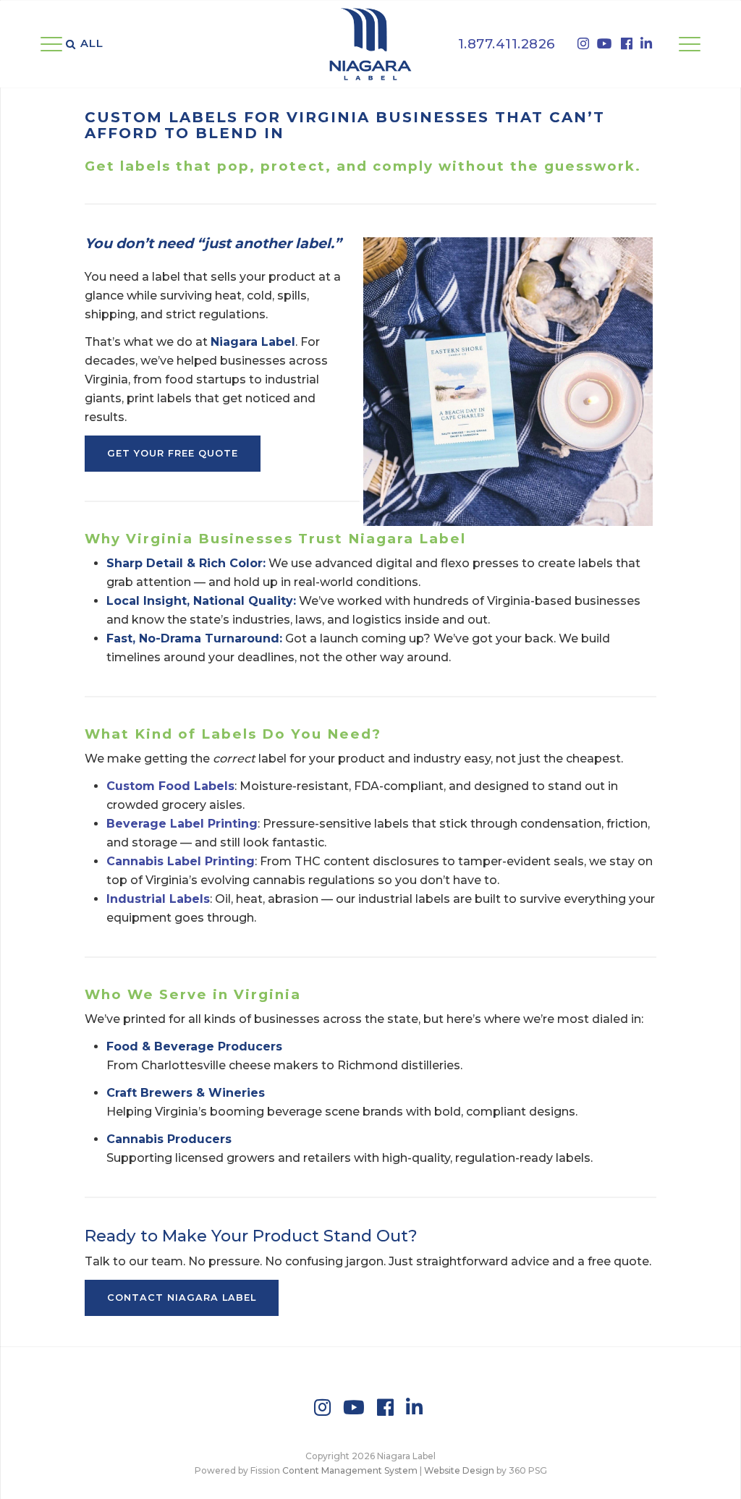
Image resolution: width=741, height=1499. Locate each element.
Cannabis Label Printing (180, 861)
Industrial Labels (158, 899)
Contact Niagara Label (181, 1297)
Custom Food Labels (170, 786)
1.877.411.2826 (507, 43)
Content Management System (350, 1470)
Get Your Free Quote (172, 453)
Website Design (459, 1470)
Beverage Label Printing (182, 824)
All (91, 43)
